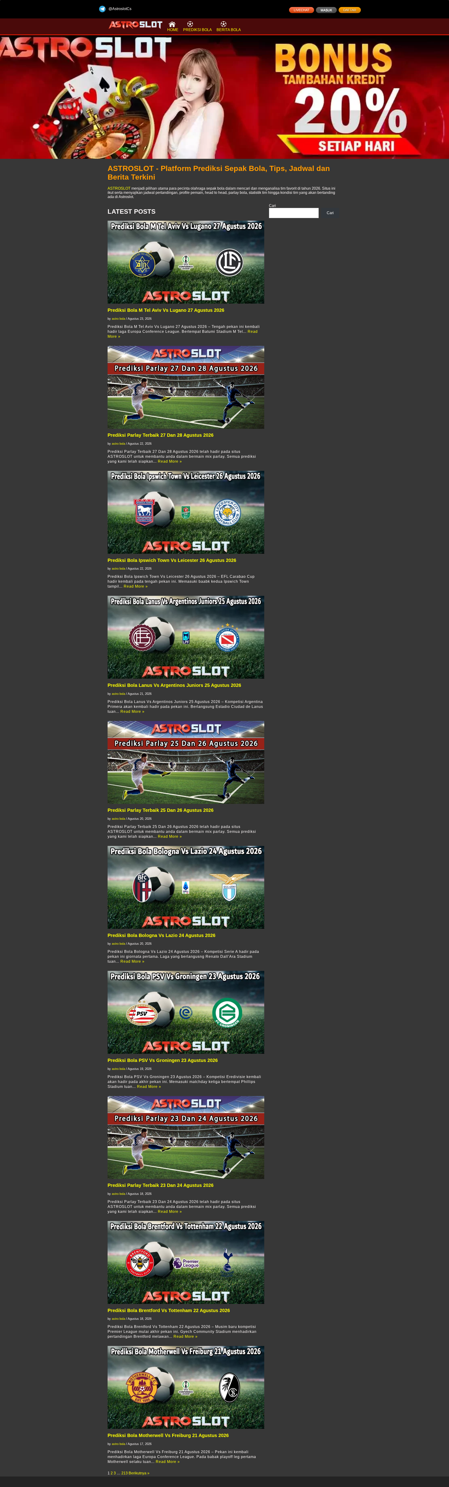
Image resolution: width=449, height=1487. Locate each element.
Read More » (170, 461)
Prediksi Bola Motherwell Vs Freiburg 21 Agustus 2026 (168, 1435)
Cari (272, 206)
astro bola (118, 318)
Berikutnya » (139, 1473)
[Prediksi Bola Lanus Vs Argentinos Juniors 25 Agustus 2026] (186, 637)
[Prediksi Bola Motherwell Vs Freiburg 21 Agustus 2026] (186, 1387)
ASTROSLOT (119, 188)
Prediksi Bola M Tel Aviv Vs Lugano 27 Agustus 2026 (166, 310)
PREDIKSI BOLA (197, 30)
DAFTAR (349, 10)
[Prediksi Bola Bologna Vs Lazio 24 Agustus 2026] (186, 887)
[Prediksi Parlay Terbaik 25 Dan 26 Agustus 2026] (186, 762)
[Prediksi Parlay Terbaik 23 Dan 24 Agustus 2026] (186, 1137)
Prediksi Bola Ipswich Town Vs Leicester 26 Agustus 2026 (172, 560)
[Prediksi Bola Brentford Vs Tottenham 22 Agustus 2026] (186, 1262)
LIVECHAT (301, 10)
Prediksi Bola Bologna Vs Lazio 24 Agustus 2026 (161, 935)
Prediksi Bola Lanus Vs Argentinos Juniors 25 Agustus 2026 (174, 685)
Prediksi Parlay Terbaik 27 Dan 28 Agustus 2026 (161, 435)
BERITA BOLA (229, 30)
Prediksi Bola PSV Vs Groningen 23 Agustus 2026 (163, 1060)
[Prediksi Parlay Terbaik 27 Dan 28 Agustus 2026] (186, 387)
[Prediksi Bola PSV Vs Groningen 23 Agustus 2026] (186, 1012)
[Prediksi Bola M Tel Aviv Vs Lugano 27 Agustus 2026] (186, 262)
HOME (172, 30)
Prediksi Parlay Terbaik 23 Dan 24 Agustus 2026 (161, 1185)
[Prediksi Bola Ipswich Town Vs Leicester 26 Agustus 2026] (186, 512)
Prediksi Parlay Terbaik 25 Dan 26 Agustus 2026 (161, 810)
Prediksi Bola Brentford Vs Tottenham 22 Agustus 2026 (169, 1310)
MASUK (326, 10)
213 (124, 1473)
